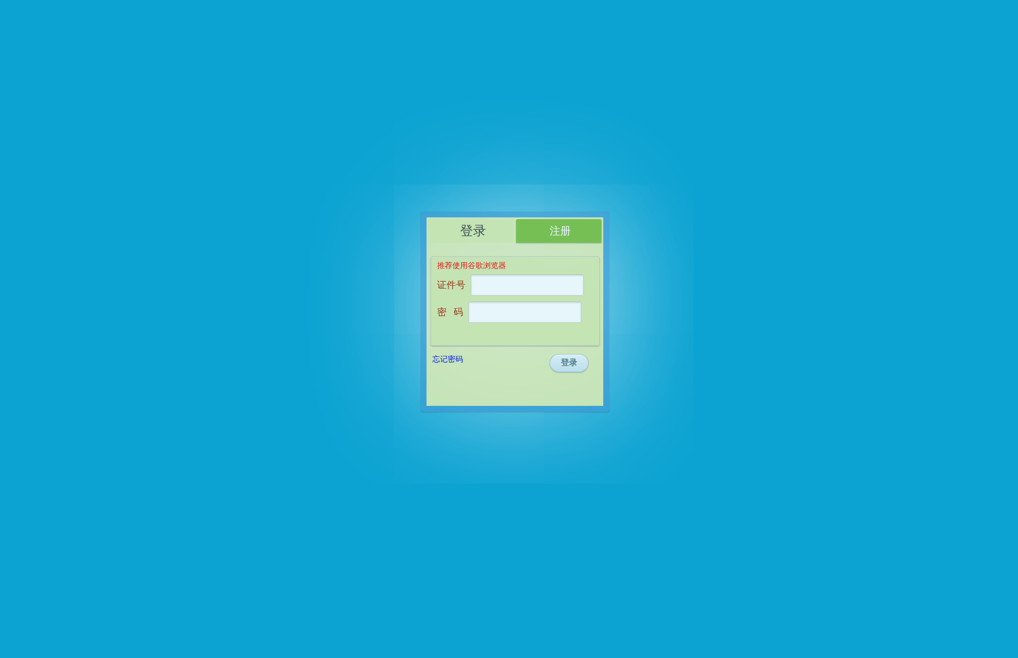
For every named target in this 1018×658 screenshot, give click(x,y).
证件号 (451, 285)
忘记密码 (447, 359)
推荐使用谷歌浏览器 (471, 265)
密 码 (450, 312)
